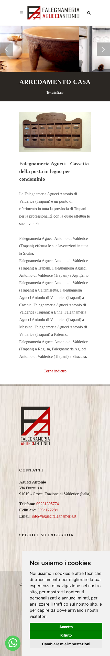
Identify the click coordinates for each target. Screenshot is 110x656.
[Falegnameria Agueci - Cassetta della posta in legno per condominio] (55, 131)
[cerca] (89, 12)
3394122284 (47, 510)
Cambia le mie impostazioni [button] (66, 644)
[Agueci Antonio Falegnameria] (12, 643)
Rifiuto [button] (66, 635)
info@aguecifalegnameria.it (54, 516)
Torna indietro (55, 92)
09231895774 (47, 504)
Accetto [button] (66, 627)
